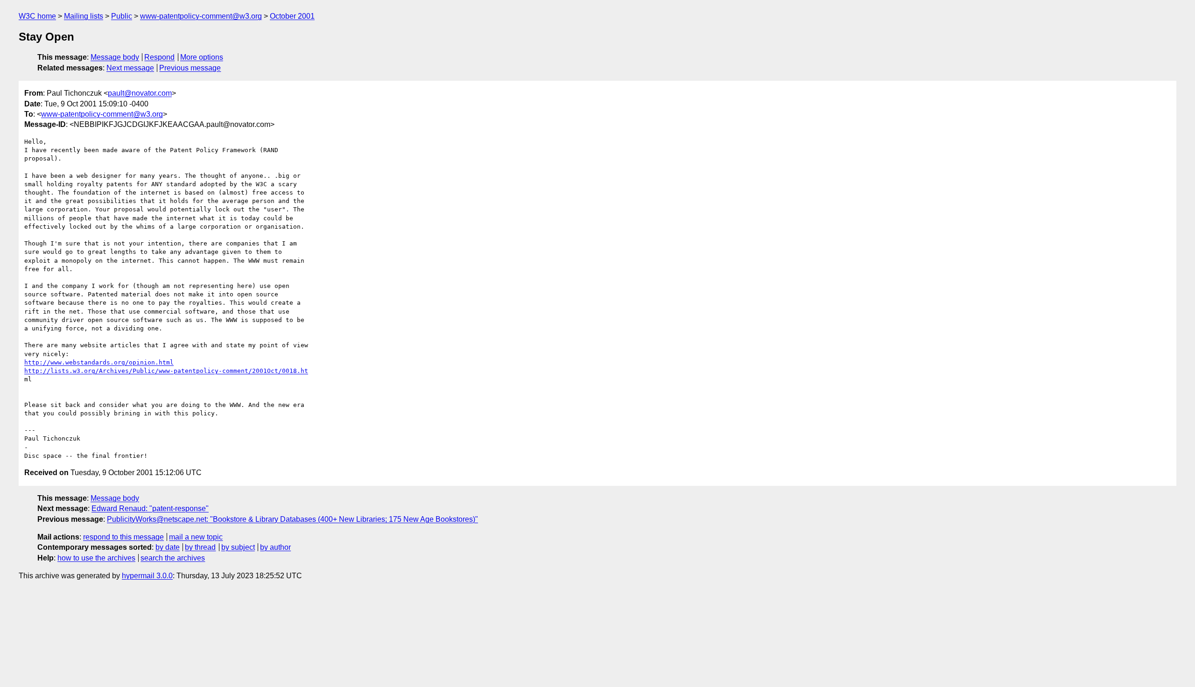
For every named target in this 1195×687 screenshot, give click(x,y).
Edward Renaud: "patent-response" (150, 508)
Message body (115, 57)
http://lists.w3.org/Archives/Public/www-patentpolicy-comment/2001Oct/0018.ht (166, 370)
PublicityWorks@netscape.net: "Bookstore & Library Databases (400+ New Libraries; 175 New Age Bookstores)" (292, 519)
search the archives (173, 558)
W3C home (37, 16)
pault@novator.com (140, 93)
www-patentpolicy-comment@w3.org (201, 16)
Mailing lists (83, 16)
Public (121, 16)
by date (167, 547)
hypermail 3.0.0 (147, 576)
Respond (159, 57)
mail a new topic (196, 537)
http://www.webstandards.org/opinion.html (99, 362)
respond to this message (123, 537)
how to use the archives (96, 558)
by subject (238, 547)
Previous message (190, 68)
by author (275, 547)
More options (201, 57)
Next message (130, 68)
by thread (200, 547)
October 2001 (292, 16)
